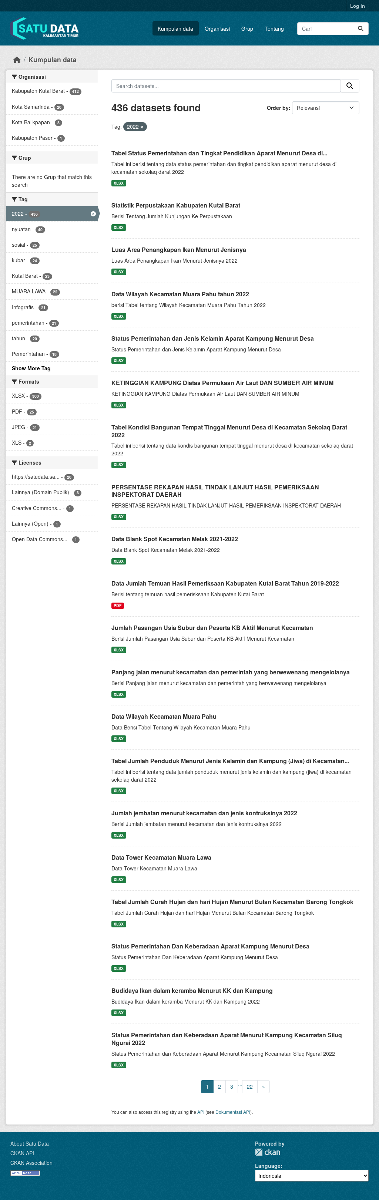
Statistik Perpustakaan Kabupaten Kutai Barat (175, 205)
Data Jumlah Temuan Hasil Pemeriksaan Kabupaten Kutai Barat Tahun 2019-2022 (225, 583)
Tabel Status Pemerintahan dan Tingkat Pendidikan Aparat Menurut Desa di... (219, 153)
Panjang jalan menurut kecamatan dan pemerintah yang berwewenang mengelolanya (230, 672)
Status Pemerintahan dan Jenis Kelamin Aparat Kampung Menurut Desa (212, 338)
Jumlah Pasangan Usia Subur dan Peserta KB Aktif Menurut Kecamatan (212, 627)
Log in (357, 5)
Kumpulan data (175, 28)
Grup (247, 28)
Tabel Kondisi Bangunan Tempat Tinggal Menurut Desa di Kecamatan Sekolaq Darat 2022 (229, 431)
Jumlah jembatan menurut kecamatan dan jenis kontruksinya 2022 (204, 813)
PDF (117, 605)
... (240, 1084)
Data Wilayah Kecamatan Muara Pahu (164, 716)
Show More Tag (31, 368)
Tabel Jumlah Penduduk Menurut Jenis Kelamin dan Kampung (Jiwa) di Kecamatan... (230, 760)
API (200, 1112)
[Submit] (360, 28)
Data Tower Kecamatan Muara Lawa (161, 857)
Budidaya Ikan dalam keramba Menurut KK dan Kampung (192, 990)
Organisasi (217, 28)
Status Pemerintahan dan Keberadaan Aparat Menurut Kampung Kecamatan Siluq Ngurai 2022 (226, 1039)
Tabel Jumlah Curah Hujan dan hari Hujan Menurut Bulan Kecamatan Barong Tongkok (232, 901)
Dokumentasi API (232, 1112)
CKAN (267, 1152)
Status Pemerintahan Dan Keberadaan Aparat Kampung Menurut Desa (210, 946)
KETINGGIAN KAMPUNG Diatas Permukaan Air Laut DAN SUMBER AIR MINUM (222, 382)
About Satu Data (29, 1143)
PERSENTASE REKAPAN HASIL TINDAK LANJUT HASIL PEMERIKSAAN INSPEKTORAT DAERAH (215, 491)
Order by (278, 107)
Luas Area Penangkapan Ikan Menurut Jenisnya (178, 249)
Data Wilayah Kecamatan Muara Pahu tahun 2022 (180, 294)
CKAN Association (31, 1162)
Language (268, 1165)
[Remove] (141, 127)
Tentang (274, 28)
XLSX (119, 183)
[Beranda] (17, 59)
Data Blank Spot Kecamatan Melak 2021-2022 (174, 539)
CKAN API (22, 1153)
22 (250, 1086)
